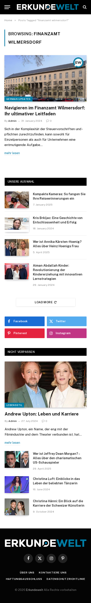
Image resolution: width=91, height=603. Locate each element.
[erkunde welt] (48, 7)
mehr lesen (12, 153)
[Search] (84, 7)
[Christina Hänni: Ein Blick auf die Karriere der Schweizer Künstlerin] (17, 506)
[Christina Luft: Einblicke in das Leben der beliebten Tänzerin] (17, 484)
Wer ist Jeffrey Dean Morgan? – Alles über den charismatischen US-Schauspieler (57, 458)
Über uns (27, 572)
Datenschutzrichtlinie (66, 579)
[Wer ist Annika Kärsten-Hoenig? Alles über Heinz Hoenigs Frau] (17, 247)
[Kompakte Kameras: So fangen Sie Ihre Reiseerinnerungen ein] (17, 199)
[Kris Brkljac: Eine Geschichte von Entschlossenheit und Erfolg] (17, 223)
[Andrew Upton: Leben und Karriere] (46, 384)
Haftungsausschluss (24, 579)
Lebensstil (14, 405)
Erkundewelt (35, 590)
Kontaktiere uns (53, 572)
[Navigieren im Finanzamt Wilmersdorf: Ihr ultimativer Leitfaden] (45, 78)
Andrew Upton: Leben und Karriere (42, 414)
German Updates (18, 99)
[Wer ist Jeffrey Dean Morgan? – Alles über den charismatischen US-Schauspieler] (17, 459)
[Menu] (7, 7)
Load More (44, 302)
